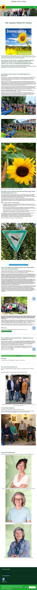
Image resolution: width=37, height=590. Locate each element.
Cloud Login (3, 584)
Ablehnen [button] (26, 587)
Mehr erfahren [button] (9, 588)
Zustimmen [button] (32, 587)
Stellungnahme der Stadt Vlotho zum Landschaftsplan (18, 264)
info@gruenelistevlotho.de (7, 574)
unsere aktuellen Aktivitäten (6, 331)
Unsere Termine (18, 355)
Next (36, 12)
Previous (1, 12)
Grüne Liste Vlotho (3, 7)
